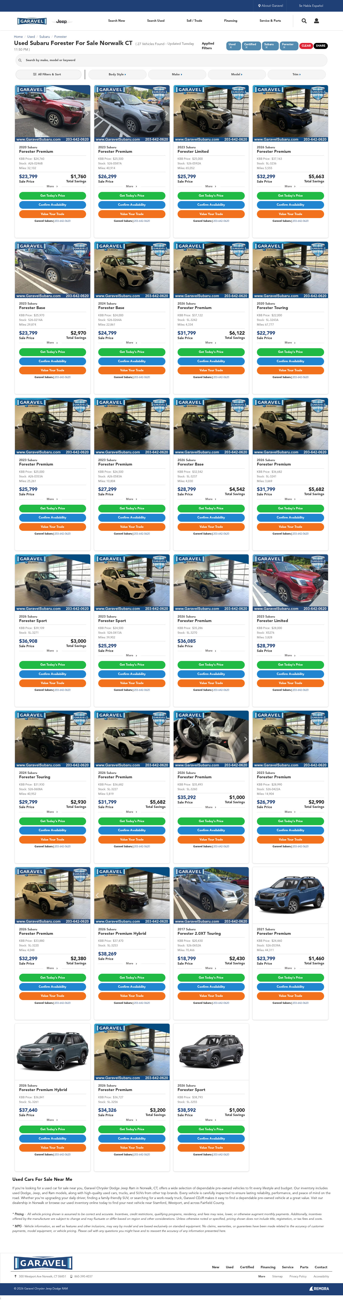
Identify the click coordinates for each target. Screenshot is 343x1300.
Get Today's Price (52, 195)
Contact (321, 1267)
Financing (230, 20)
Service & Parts (270, 20)
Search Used (155, 20)
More (50, 186)
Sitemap (277, 1276)
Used (230, 1267)
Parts (304, 1267)
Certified (247, 1267)
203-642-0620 (62, 221)
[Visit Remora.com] (319, 1289)
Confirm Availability (52, 204)
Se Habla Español (311, 5)
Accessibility (321, 1276)
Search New (116, 20)
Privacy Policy (298, 1276)
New (215, 1267)
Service (288, 1267)
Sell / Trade (194, 20)
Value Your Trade (52, 214)
